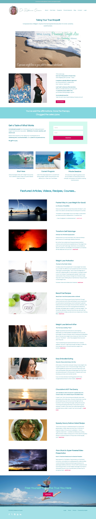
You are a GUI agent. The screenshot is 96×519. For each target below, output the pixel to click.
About (46, 10)
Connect (80, 10)
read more (79, 218)
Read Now (68, 137)
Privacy (74, 510)
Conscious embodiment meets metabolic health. (48, 1)
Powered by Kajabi (82, 510)
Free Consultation (60, 101)
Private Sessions (68, 10)
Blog (75, 10)
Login (85, 10)
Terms (69, 510)
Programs (59, 10)
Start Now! (48, 494)
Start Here (52, 10)
